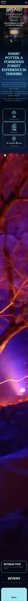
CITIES (14, 32)
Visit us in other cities (20, 6)
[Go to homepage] (7, 2)
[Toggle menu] (26, 2)
